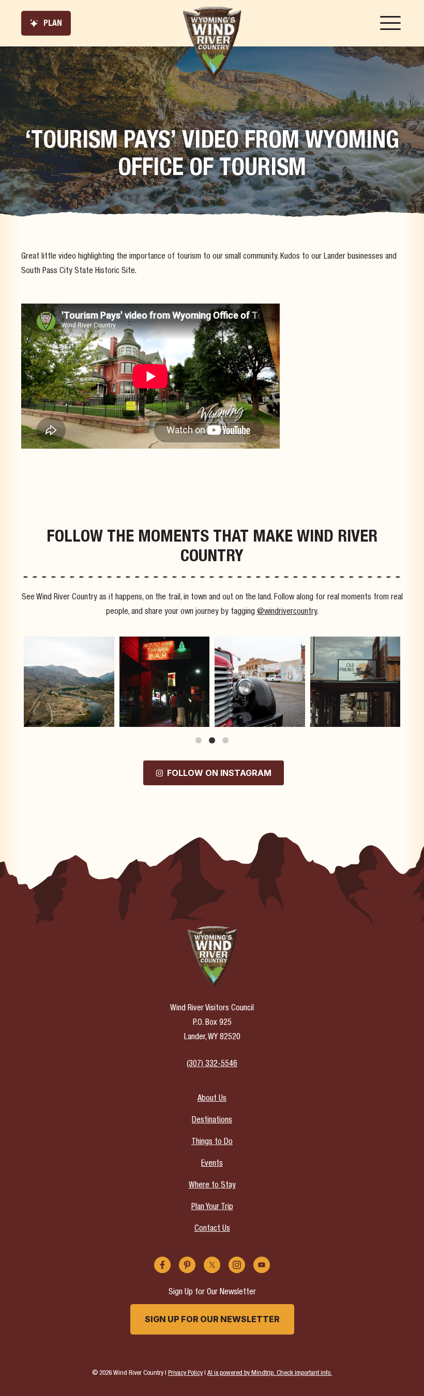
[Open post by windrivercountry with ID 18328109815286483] (355, 682)
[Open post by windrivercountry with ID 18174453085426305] (260, 682)
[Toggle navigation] (390, 23)
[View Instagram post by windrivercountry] (105, 716)
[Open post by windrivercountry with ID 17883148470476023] (69, 682)
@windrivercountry (287, 612)
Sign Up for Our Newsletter (212, 1319)
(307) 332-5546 (212, 1064)
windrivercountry (68, 645)
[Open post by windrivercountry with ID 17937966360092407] (164, 682)
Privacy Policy (185, 1373)
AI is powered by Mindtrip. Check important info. (269, 1373)
